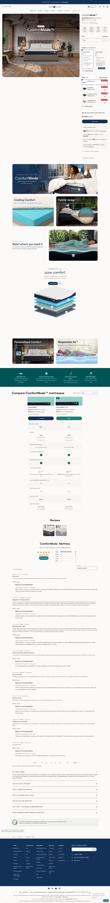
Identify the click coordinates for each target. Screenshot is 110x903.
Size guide (105, 36)
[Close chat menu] (89, 894)
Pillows (15, 860)
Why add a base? (103, 77)
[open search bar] (104, 6)
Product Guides (40, 865)
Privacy (31, 892)
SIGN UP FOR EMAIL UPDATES (79, 845)
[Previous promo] (26, 2)
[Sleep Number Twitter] (52, 888)
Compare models (88, 70)
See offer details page (70, 892)
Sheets (15, 857)
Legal (20, 892)
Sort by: (78, 565)
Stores (60, 851)
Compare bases (88, 106)
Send (94, 849)
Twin (27, 848)
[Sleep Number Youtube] (56, 888)
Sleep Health (39, 877)
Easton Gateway (95, 151)
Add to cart (95, 121)
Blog (37, 874)
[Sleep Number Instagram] (59, 888)
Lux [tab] (60, 283)
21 (67, 762)
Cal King (28, 863)
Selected (42, 418)
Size (83, 36)
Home (13, 836)
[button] (48, 530)
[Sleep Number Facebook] (49, 888)
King (27, 860)
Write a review (43, 558)
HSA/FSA (51, 863)
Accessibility (61, 854)
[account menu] (100, 6)
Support (51, 851)
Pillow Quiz (39, 868)
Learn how (91, 146)
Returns (50, 854)
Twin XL (28, 851)
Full (27, 854)
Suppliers (60, 857)
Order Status (52, 857)
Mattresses (20, 836)
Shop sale (65, 2)
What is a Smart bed (41, 871)
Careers (60, 848)
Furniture (15, 863)
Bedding (15, 854)
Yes (17, 582)
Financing (51, 860)
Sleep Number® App (41, 848)
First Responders (17, 871)
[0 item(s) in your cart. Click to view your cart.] (107, 6)
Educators (15, 879)
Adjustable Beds (17, 851)
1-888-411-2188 (69, 898)
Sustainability (61, 860)
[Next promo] (83, 2)
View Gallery (41, 73)
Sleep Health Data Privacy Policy (40, 892)
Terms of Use (25, 892)
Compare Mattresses (41, 854)
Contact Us (51, 848)
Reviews (38, 862)
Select (69, 418)
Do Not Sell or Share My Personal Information (56, 892)
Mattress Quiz (39, 851)
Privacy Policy (58, 896)
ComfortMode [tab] (53, 283)
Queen (27, 857)
